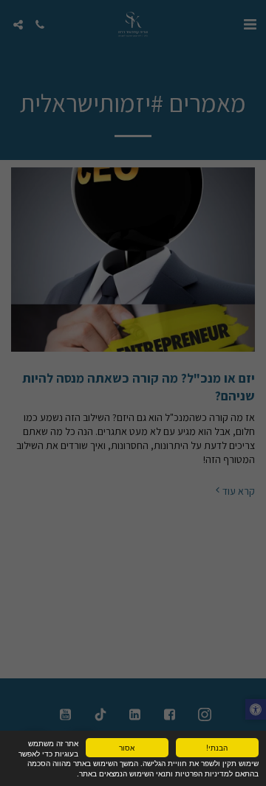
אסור (126, 747)
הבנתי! (217, 747)
